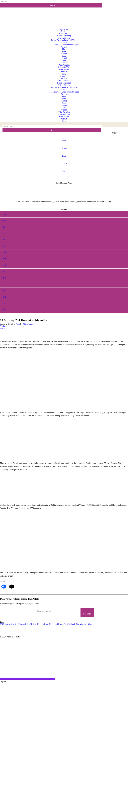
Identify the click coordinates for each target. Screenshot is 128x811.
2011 (4, 310)
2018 (4, 265)
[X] (64, 810)
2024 (4, 227)
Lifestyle (64, 164)
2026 (4, 214)
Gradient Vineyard (18, 624)
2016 (4, 278)
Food (64, 156)
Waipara (91, 624)
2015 (4, 284)
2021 (4, 246)
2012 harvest (5, 624)
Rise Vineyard (81, 624)
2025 (4, 221)
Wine (18, 324)
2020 (4, 252)
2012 (4, 303)
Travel (64, 171)
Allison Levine (28, 324)
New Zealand (69, 624)
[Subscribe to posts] (116, 12)
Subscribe (87, 614)
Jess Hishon (31, 624)
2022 (4, 240)
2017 (4, 272)
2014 (4, 291)
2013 (4, 297)
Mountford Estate (56, 624)
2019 (4, 259)
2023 (4, 233)
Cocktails (64, 148)
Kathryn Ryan (42, 624)
